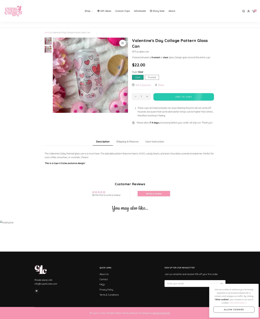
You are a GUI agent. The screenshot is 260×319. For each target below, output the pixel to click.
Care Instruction (154, 141)
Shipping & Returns (127, 141)
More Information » (238, 303)
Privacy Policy (106, 289)
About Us (104, 274)
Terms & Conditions (109, 294)
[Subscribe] (221, 283)
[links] (37, 291)
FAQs (102, 284)
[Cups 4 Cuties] (13, 10)
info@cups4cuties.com (46, 283)
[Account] (248, 11)
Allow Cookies (234, 309)
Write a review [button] (154, 193)
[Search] (243, 11)
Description (103, 141)
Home (47, 32)
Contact (104, 279)
